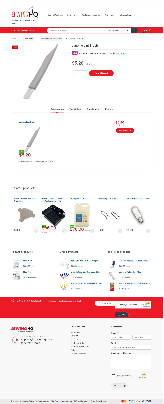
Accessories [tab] (57, 109)
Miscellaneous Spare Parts (51, 39)
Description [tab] (75, 109)
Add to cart (103, 73)
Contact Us (75, 336)
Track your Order (77, 343)
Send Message (119, 386)
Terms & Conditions (78, 354)
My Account (75, 332)
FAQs (73, 350)
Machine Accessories (91, 15)
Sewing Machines (55, 15)
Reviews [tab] (109, 109)
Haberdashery (125, 15)
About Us (74, 339)
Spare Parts (109, 15)
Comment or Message (122, 353)
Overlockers (72, 15)
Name (114, 333)
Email (114, 343)
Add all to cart (125, 131)
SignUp (122, 315)
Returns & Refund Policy (80, 346)
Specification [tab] (93, 109)
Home (14, 39)
